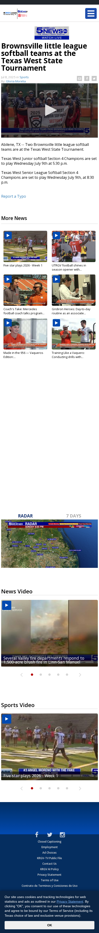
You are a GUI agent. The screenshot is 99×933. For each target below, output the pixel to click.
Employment (49, 847)
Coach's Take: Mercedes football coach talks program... (23, 311)
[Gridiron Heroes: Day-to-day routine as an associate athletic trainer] (74, 290)
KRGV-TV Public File (49, 858)
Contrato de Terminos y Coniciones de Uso (50, 886)
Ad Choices (49, 853)
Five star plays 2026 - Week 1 (22, 265)
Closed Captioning (49, 841)
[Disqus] (49, 430)
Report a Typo (13, 196)
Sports (24, 77)
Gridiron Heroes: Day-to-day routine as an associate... (71, 311)
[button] (49, 110)
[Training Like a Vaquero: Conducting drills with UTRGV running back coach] (74, 334)
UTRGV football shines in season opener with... (69, 267)
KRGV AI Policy (49, 869)
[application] (49, 110)
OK (49, 925)
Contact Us (49, 864)
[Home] (31, 14)
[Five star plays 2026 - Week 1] (25, 246)
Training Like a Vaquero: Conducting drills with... (68, 355)
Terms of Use (49, 880)
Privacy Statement (49, 875)
